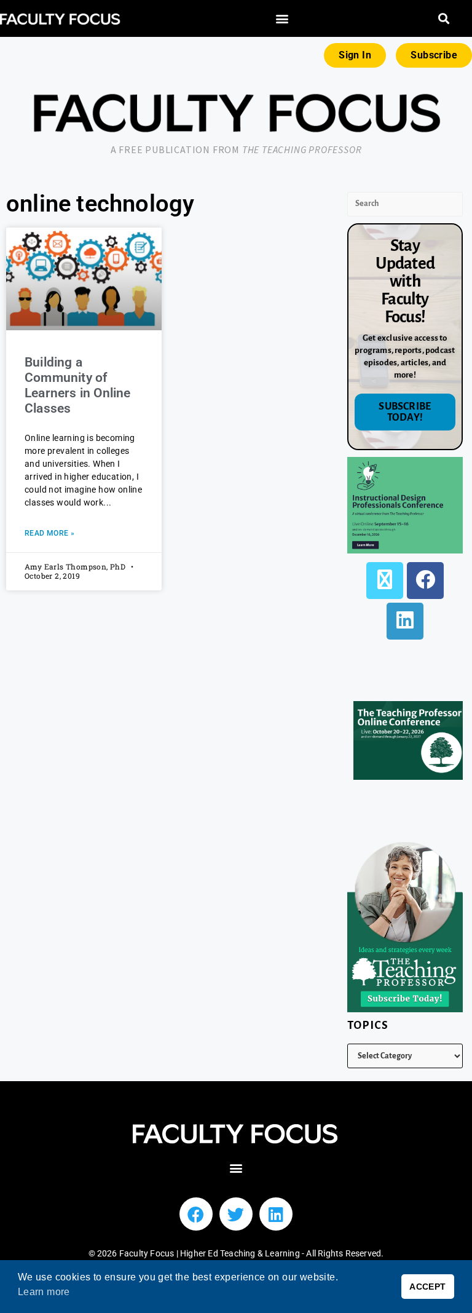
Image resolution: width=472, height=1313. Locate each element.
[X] (384, 580)
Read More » (49, 533)
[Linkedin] (276, 1214)
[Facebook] (425, 580)
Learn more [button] (44, 1292)
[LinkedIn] (405, 621)
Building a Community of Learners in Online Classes (78, 385)
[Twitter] (236, 1214)
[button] (282, 19)
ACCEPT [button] (427, 1286)
